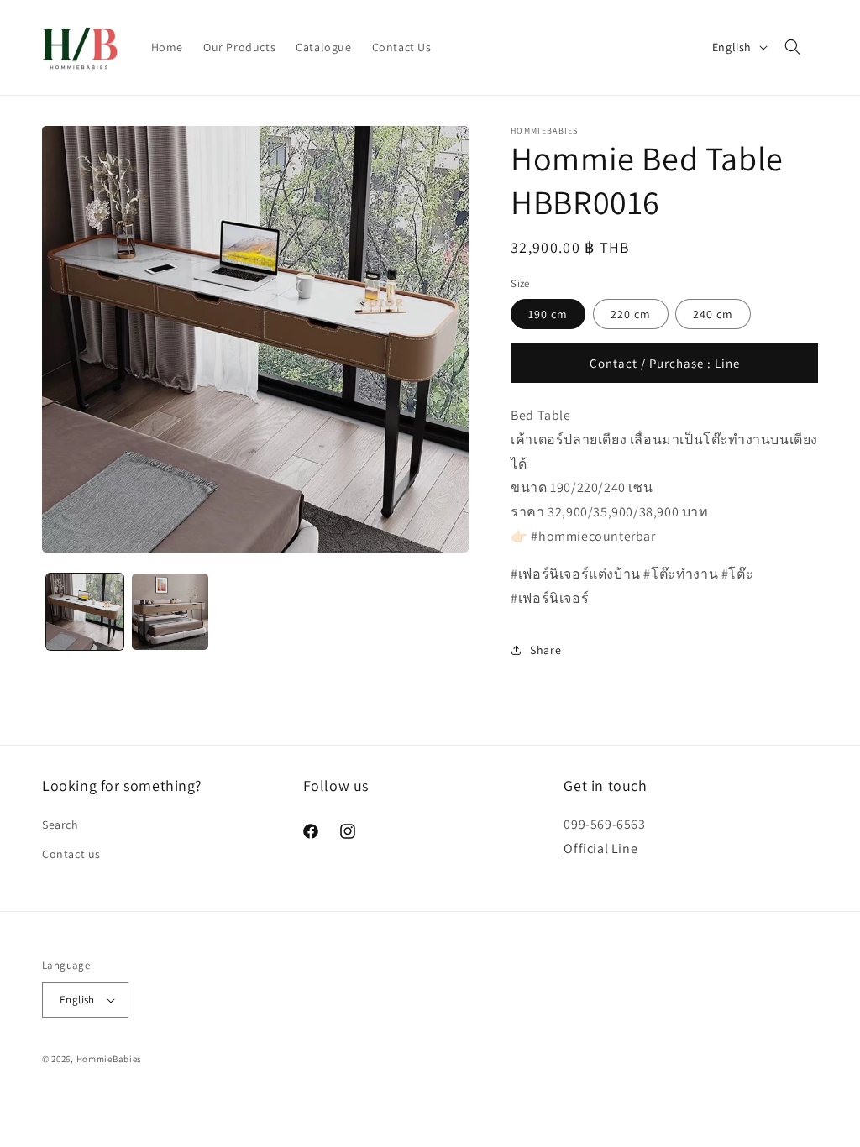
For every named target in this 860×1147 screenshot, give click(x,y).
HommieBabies (109, 1059)
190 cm (548, 314)
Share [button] (545, 649)
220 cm (631, 314)
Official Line (600, 848)
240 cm (713, 314)
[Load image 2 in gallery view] (170, 612)
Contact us (71, 854)
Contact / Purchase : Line (665, 363)
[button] (792, 47)
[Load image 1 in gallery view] (84, 612)
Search (60, 824)
